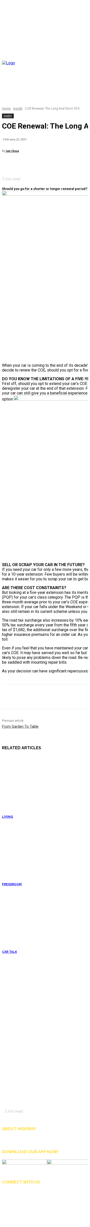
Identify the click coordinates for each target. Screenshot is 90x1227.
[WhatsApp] (41, 164)
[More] (53, 164)
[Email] (30, 164)
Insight (17, 108)
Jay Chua (12, 151)
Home (6, 108)
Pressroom (12, 884)
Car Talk (9, 952)
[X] (19, 164)
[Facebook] (7, 164)
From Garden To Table (20, 726)
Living (7, 817)
